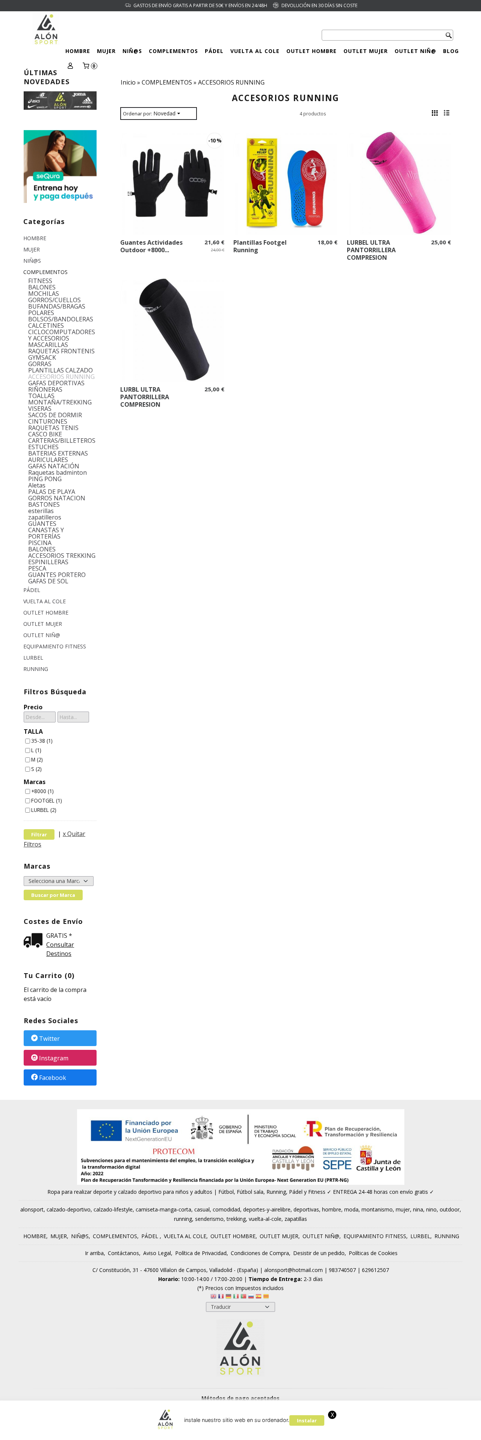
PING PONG (45, 479)
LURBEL (33, 657)
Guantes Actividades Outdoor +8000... (151, 246)
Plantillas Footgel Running (260, 246)
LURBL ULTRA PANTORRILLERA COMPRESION (144, 397)
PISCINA (39, 543)
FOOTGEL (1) (46, 800)
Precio (33, 707)
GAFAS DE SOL (48, 581)
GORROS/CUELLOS (54, 300)
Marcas (34, 782)
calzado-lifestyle (113, 1209)
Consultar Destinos (60, 949)
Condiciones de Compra (260, 1253)
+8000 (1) (42, 791)
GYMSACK (42, 357)
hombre (331, 1209)
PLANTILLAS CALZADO (60, 370)
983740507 (342, 1269)
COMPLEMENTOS (173, 51)
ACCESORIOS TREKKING (61, 556)
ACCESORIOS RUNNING (61, 377)
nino (431, 1209)
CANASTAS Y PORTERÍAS (46, 533)
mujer (403, 1209)
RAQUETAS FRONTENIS (61, 351)
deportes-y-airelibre (266, 1209)
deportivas (306, 1209)
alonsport (32, 1209)
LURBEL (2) (43, 809)
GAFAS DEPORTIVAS (56, 383)
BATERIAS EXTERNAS (58, 453)
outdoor (450, 1209)
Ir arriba (94, 1253)
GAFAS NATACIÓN (53, 466)
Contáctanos (123, 1253)
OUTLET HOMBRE (311, 51)
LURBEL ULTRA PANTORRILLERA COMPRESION (371, 250)
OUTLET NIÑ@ (415, 51)
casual (202, 1209)
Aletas (36, 485)
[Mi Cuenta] (70, 66)
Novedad (164, 113)
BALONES (42, 287)
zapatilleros (44, 517)
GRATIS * (59, 935)
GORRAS (39, 364)
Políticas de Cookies (373, 1253)
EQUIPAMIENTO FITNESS (54, 646)
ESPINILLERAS (48, 562)
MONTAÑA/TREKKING (60, 402)
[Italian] (236, 1297)
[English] (213, 1297)
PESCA (37, 568)
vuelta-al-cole (265, 1218)
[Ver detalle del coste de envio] (35, 941)
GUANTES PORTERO (57, 575)
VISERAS (39, 409)
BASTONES (44, 504)
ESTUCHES (43, 447)
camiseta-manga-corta (163, 1209)
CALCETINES (46, 326)
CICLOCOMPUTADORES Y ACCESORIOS (61, 335)
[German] (228, 1297)
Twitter (49, 1038)
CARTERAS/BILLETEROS (61, 441)
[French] (221, 1297)
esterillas (41, 511)
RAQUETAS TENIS (53, 428)
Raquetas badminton (57, 472)
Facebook (52, 1078)
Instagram (53, 1058)
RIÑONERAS (45, 389)
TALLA (33, 731)
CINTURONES (47, 421)
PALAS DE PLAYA (51, 492)
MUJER (106, 51)
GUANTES (42, 524)
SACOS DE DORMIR (55, 415)
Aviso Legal (157, 1253)
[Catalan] (267, 1297)
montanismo (377, 1209)
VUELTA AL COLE (255, 51)
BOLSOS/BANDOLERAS (60, 319)
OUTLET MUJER (365, 51)
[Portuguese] (243, 1297)
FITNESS (40, 281)
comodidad (226, 1209)
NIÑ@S (132, 51)
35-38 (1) (42, 740)
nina (418, 1209)
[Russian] (251, 1297)
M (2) (37, 759)
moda (351, 1209)
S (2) (36, 768)
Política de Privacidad (201, 1253)
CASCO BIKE (45, 434)
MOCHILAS (43, 294)
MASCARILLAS (48, 345)
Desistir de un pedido (319, 1253)
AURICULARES (48, 460)
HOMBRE (77, 51)
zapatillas (295, 1218)
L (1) (36, 750)
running (183, 1218)
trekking (236, 1218)
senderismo (209, 1218)
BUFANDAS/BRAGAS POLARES (56, 309)
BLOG (451, 51)
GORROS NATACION (56, 498)
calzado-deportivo (69, 1209)
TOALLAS (41, 396)
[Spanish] (259, 1297)
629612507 (375, 1269)
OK (451, 1424)
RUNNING (35, 668)
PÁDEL (214, 51)
